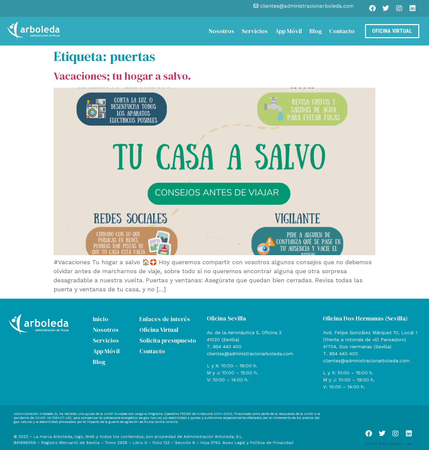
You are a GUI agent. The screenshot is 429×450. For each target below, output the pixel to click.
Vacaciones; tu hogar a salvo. (122, 76)
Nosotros (221, 31)
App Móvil (288, 31)
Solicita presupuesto (167, 340)
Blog (315, 31)
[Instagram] (399, 8)
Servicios (255, 31)
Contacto (342, 31)
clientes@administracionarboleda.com (250, 353)
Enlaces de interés (164, 319)
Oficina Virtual (158, 329)
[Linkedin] (412, 8)
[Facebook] (372, 8)
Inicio (100, 319)
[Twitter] (385, 8)
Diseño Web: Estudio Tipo (389, 444)
